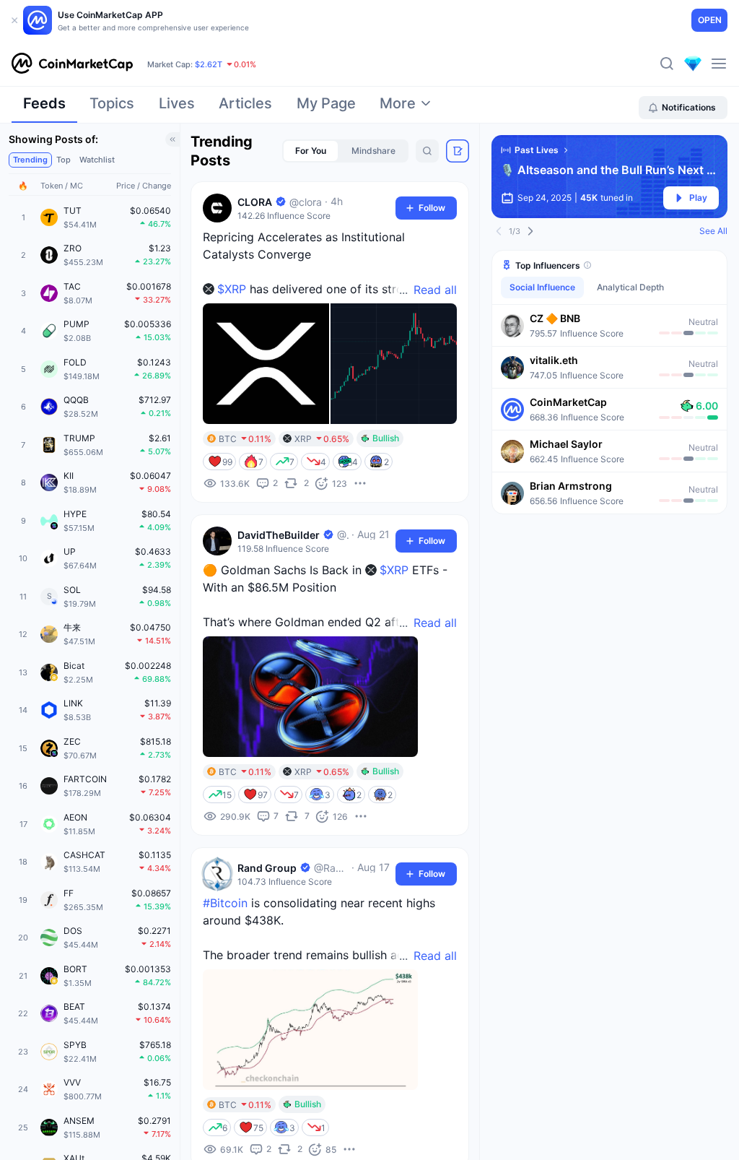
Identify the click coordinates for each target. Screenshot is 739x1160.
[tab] (44, 107)
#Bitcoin (225, 903)
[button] (609, 325)
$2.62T (208, 64)
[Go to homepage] (72, 63)
